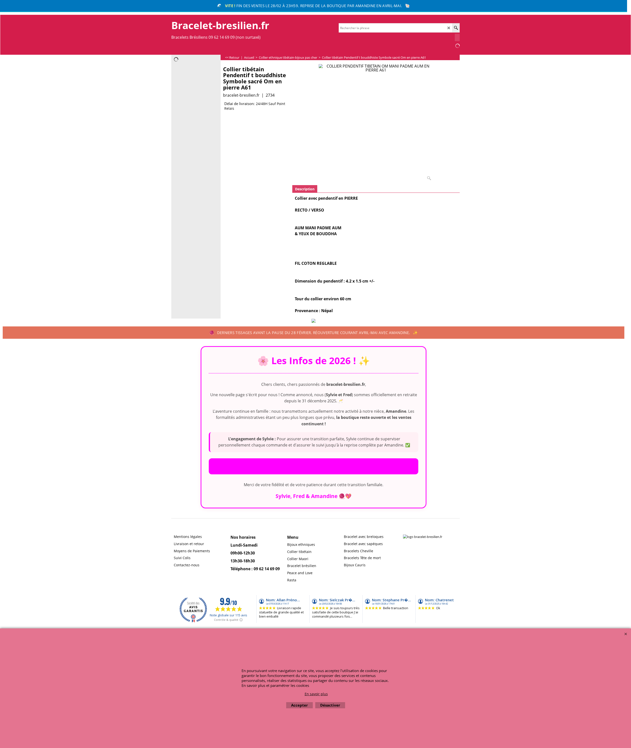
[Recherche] (455, 27)
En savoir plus (316, 694)
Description (305, 189)
